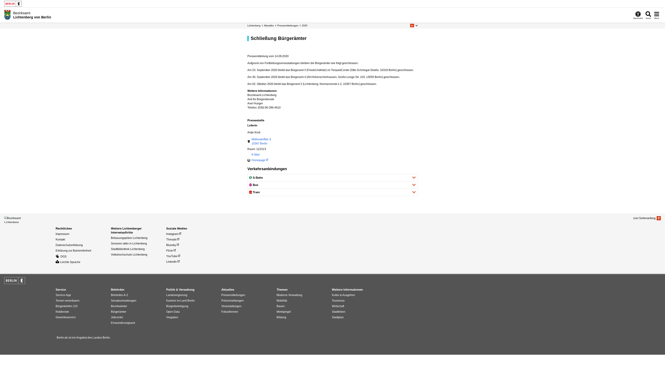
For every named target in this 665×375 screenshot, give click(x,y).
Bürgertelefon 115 (67, 306)
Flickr (169, 250)
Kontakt (60, 239)
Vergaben (172, 317)
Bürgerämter (118, 311)
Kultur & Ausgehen (343, 295)
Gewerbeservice (66, 317)
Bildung (281, 317)
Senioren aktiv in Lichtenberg (129, 243)
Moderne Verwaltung (289, 295)
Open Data (173, 311)
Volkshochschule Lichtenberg (129, 254)
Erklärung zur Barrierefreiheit (73, 250)
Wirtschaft (338, 306)
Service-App (63, 295)
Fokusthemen (229, 311)
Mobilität (282, 300)
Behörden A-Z (119, 295)
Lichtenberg (253, 25)
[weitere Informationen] (7, 15)
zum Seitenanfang (644, 218)
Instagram (172, 233)
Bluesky (171, 245)
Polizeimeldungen (232, 300)
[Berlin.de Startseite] (13, 4)
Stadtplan (338, 317)
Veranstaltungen (231, 306)
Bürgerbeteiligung (177, 306)
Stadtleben (338, 311)
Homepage (258, 160)
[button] (414, 25)
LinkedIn (171, 261)
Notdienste (62, 311)
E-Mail (256, 155)
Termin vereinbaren (67, 300)
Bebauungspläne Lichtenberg (129, 237)
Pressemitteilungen (233, 295)
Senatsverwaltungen (123, 300)
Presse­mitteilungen (287, 25)
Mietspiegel (284, 311)
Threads (171, 239)
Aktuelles (269, 25)
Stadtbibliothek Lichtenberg (128, 249)
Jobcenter (117, 317)
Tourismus (338, 300)
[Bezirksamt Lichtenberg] (19, 219)
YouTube (171, 256)
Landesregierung (176, 295)
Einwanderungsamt (123, 322)
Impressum (62, 233)
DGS (64, 256)
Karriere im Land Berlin (180, 300)
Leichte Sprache (70, 262)
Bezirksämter (119, 306)
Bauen (281, 306)
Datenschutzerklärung (69, 245)
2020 (304, 25)
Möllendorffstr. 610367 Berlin (261, 141)
